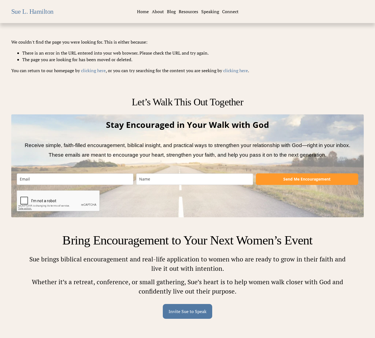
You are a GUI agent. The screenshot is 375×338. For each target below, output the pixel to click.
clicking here (93, 70)
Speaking (210, 12)
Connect (230, 12)
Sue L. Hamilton (32, 11)
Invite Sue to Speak (187, 311)
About (158, 12)
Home (143, 12)
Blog (171, 12)
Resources (188, 12)
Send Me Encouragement (307, 179)
